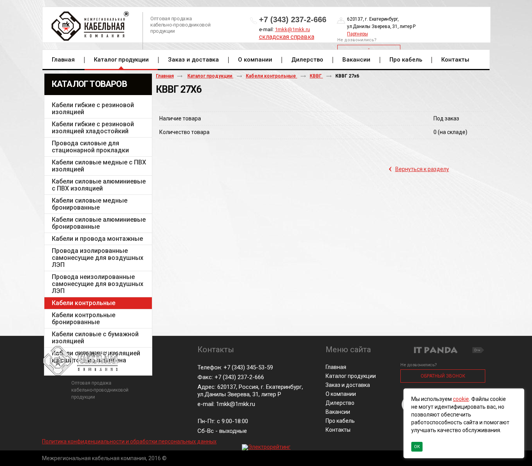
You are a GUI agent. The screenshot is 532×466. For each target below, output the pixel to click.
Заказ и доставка (348, 385)
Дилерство (340, 403)
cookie (461, 399)
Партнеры (357, 34)
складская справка (286, 37)
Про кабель (340, 421)
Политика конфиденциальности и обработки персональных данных (129, 441)
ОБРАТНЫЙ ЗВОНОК (443, 376)
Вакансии (338, 412)
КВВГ (316, 76)
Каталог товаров (89, 84)
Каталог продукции (121, 59)
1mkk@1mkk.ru (292, 29)
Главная (165, 76)
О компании (341, 394)
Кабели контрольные (271, 76)
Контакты (338, 430)
